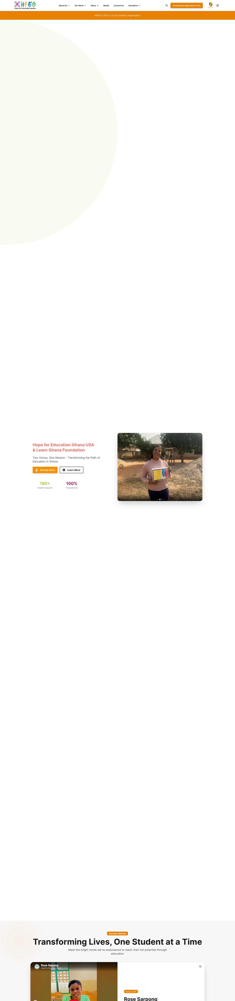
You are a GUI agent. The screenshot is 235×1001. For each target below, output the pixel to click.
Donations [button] (133, 5)
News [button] (93, 5)
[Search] (166, 5)
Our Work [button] (79, 5)
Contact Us (119, 5)
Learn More (73, 470)
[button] (198, 466)
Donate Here (47, 470)
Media (106, 5)
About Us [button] (63, 5)
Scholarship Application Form (186, 5)
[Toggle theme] (217, 5)
